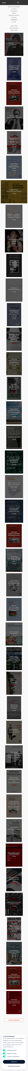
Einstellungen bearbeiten (14, 1066)
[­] (23, 2)
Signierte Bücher (14, 15)
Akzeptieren (14, 1061)
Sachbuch (14, 19)
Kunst (14, 13)
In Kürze (14, 9)
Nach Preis (14, 30)
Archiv (14, 21)
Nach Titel (14, 26)
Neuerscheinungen (14, 6)
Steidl (4, 2)
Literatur (14, 17)
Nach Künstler (14, 28)
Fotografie (14, 11)
